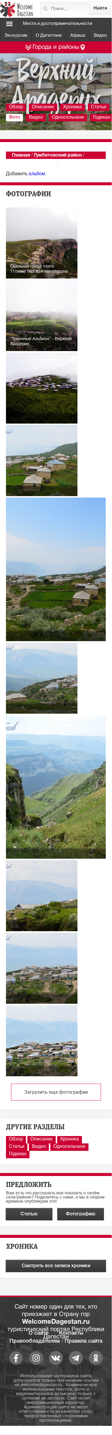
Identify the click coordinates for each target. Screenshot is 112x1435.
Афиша (77, 35)
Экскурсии (15, 35)
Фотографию (80, 1214)
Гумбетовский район (58, 155)
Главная (21, 155)
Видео (100, 35)
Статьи (98, 107)
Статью (29, 1214)
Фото (14, 117)
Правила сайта (83, 1341)
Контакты (71, 1333)
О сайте (39, 1333)
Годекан (18, 1154)
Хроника (72, 107)
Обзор (16, 107)
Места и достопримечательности (57, 24)
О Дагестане (49, 35)
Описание (43, 107)
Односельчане (68, 117)
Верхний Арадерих (34, 163)
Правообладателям (35, 1341)
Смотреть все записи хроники (56, 1266)
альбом (37, 174)
